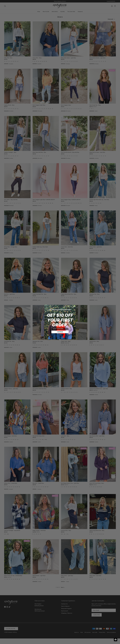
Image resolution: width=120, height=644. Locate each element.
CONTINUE (60, 331)
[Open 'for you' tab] (115, 639)
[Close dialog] (73, 306)
